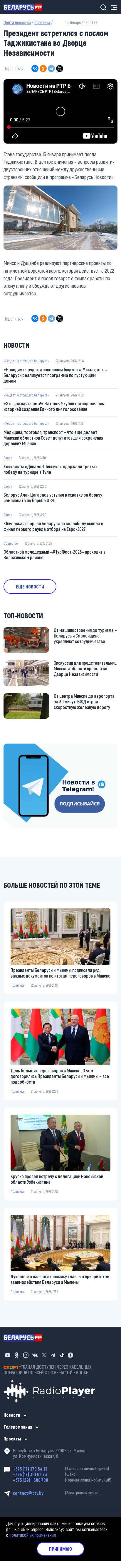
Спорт (8, 458)
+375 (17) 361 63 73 (45, 1474)
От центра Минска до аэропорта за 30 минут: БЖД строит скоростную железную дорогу (84, 701)
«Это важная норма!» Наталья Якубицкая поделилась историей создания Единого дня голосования (54, 406)
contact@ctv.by (56, 1493)
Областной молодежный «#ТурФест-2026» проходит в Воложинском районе (54, 554)
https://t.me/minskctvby (26, 747)
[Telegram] (51, 68)
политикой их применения (32, 1535)
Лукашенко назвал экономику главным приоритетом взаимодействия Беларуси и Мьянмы (60, 1279)
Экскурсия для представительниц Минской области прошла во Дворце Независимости (85, 668)
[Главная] (25, 7)
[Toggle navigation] (112, 7)
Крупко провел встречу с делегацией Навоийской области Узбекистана (57, 1179)
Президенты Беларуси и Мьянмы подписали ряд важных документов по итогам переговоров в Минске (60, 972)
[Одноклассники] (43, 68)
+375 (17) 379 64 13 (61, 1468)
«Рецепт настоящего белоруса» (26, 361)
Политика (42, 22)
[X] (59, 68)
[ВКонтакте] (34, 68)
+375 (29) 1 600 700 (62, 1480)
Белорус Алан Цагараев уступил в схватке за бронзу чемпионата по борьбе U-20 (53, 497)
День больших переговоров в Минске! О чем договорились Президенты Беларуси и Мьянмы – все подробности (60, 1076)
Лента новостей (17, 22)
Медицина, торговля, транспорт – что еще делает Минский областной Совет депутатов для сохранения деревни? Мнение (53, 437)
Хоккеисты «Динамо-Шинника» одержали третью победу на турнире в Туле (50, 469)
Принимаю (60, 1549)
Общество (11, 543)
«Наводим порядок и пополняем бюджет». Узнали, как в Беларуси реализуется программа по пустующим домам (55, 375)
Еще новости (30, 586)
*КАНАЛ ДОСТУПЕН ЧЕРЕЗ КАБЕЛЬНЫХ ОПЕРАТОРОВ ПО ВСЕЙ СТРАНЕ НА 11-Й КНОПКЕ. (48, 1369)
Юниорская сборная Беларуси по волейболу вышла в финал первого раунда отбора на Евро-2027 (53, 526)
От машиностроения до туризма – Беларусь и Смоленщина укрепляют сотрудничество (85, 635)
